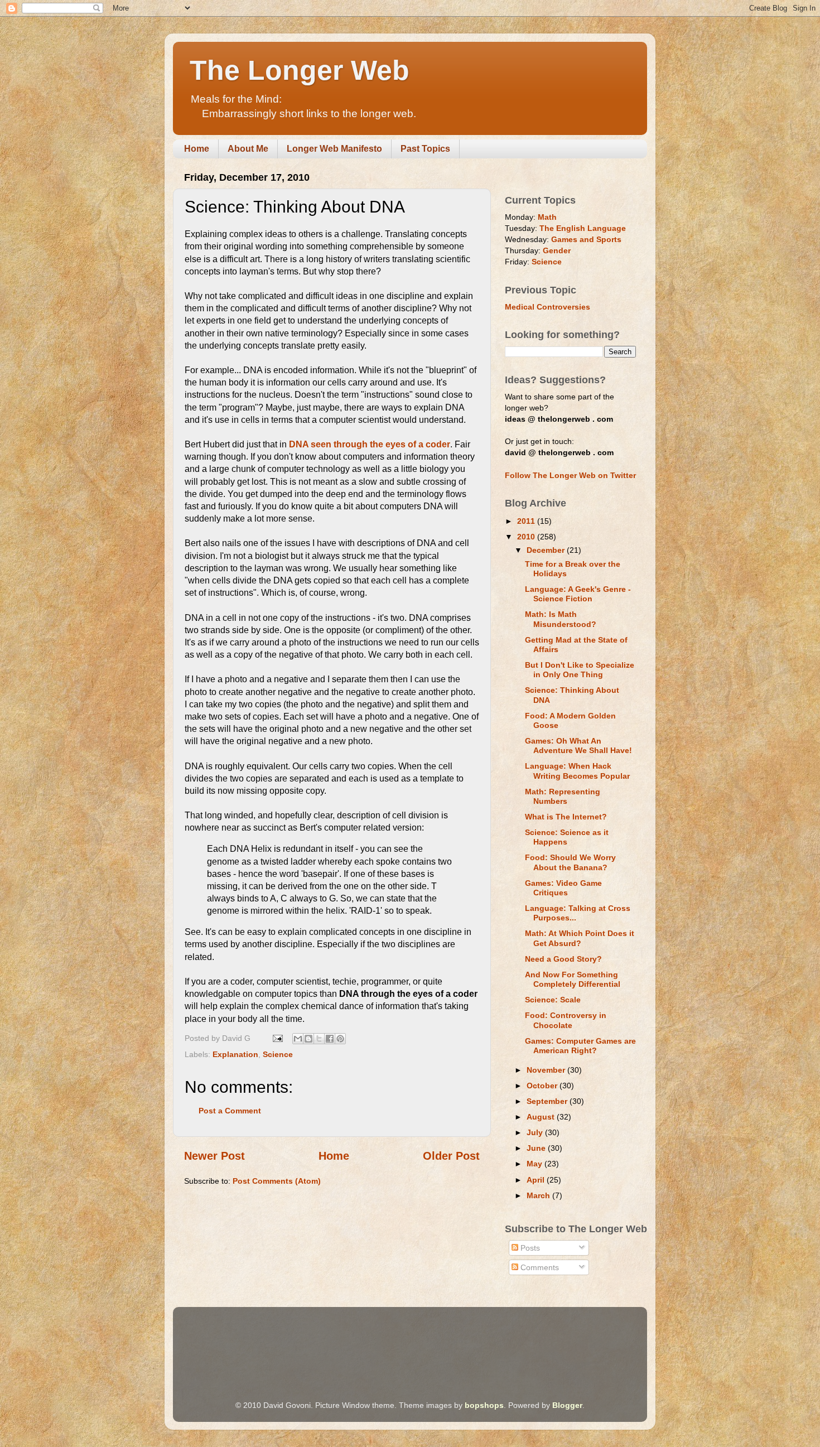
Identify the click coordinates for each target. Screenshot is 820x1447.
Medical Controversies (547, 306)
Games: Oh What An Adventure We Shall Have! (578, 745)
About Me (248, 148)
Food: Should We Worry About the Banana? (570, 862)
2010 (527, 536)
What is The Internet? (566, 816)
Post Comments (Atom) (277, 1180)
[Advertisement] (387, 1338)
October (543, 1085)
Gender (557, 250)
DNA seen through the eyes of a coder (369, 444)
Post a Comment (230, 1110)
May (535, 1163)
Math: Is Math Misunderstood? (560, 619)
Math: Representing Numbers (562, 796)
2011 (527, 521)
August (542, 1116)
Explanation (235, 1054)
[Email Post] (277, 1038)
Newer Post (214, 1156)
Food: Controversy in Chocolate (565, 1020)
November (547, 1069)
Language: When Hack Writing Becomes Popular (577, 770)
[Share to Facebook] (329, 1038)
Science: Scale (553, 999)
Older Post (451, 1156)
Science (278, 1054)
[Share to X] (319, 1038)
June (537, 1148)
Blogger (567, 1405)
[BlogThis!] (308, 1038)
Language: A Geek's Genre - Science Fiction (578, 594)
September (548, 1101)
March (539, 1195)
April (537, 1179)
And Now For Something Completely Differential (572, 979)
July (536, 1132)
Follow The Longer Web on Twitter (570, 475)
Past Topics (425, 148)
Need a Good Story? (563, 958)
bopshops (484, 1405)
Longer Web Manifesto (334, 148)
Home (196, 148)
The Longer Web (299, 70)
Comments (538, 1267)
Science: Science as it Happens (567, 837)
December (547, 550)
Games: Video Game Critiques (563, 888)
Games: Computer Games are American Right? (580, 1045)
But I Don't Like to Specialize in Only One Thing (579, 669)
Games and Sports (586, 239)
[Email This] (297, 1038)
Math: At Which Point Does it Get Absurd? (579, 938)
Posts (529, 1247)
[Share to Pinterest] (340, 1038)
